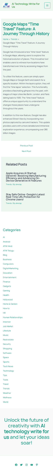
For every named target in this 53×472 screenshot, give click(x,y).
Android (6, 241)
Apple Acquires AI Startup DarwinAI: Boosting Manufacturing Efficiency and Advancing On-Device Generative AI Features (26, 176)
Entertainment (9, 277)
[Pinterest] (37, 465)
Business (7, 259)
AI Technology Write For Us (26, 5)
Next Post (26, 151)
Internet (7, 321)
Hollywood (8, 299)
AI (4, 237)
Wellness (7, 397)
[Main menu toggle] (47, 5)
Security (7, 344)
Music (5, 335)
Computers (8, 263)
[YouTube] (31, 465)
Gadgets (7, 286)
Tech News (8, 366)
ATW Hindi (7, 246)
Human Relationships (13, 317)
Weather (7, 393)
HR (4, 312)
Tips (5, 375)
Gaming (6, 290)
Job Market (8, 326)
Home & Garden (10, 303)
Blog (5, 254)
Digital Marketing (10, 268)
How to (6, 308)
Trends (9, 184)
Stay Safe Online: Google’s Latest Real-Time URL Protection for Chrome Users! (25, 197)
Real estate (8, 339)
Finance (6, 281)
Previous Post (26, 146)
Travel (5, 384)
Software (7, 353)
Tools (5, 379)
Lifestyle (7, 330)
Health (6, 295)
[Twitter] (21, 465)
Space (6, 357)
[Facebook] (16, 465)
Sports (6, 361)
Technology (8, 370)
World (5, 402)
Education (7, 272)
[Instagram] (26, 465)
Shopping (7, 348)
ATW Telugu (8, 250)
